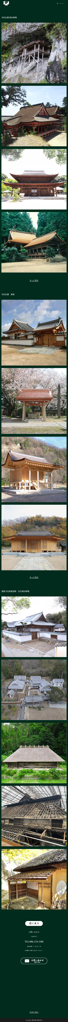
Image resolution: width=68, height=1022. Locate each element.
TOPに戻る (34, 1012)
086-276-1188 (36, 941)
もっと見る (34, 280)
